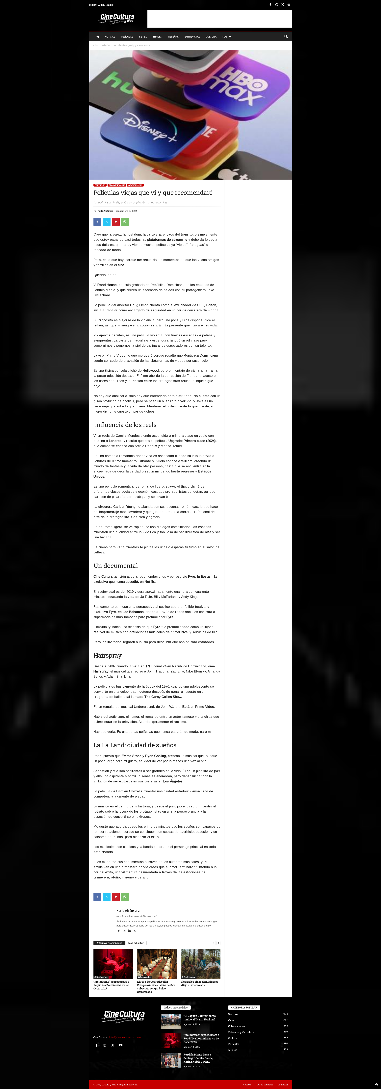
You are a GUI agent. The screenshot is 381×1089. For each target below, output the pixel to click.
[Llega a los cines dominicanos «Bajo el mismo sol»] (200, 964)
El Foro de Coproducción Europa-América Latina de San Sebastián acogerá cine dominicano (156, 987)
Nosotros (247, 1084)
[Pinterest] (116, 222)
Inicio (95, 45)
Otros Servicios (265, 1084)
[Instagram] (276, 5)
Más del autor (135, 943)
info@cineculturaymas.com (125, 1037)
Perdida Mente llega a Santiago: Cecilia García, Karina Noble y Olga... (198, 1058)
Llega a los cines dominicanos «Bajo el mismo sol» (199, 983)
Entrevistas (192, 36)
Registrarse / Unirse (101, 4)
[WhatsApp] (125, 222)
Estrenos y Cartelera (241, 1032)
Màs (224, 36)
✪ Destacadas (135, 185)
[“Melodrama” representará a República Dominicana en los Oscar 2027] (113, 964)
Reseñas (173, 36)
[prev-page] (214, 943)
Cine (231, 1020)
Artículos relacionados (109, 943)
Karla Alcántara (105, 211)
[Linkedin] (130, 931)
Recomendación (117, 185)
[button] (286, 36)
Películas (127, 36)
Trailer (157, 36)
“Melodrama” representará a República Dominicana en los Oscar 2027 (111, 985)
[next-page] (218, 943)
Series (143, 36)
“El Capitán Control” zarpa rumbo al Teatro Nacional (200, 1017)
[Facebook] (270, 5)
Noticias (110, 36)
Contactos (283, 1084)
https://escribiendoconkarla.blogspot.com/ (136, 916)
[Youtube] (289, 5)
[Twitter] (282, 5)
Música (232, 1050)
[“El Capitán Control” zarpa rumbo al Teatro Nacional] (171, 1021)
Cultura (211, 36)
